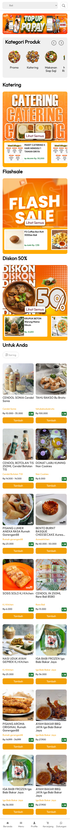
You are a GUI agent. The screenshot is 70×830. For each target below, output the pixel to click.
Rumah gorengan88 (13, 539)
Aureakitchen (42, 539)
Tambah (18, 420)
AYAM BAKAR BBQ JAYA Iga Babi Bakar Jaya (49, 727)
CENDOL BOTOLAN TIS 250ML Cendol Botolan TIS (18, 466)
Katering (32, 67)
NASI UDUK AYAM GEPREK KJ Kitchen (15, 660)
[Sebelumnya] (53, 44)
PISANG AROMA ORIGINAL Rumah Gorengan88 (14, 727)
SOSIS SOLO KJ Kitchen (18, 593)
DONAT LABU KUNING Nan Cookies (51, 464)
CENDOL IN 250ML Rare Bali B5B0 (48, 594)
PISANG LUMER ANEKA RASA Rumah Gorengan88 (16, 531)
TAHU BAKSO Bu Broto (50, 397)
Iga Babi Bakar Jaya (46, 669)
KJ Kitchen (8, 604)
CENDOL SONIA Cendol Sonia (18, 399)
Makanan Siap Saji (51, 69)
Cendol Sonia (9, 408)
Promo (14, 67)
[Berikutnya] (61, 44)
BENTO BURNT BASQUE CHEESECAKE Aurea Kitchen (49, 533)
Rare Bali (40, 604)
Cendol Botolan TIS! (13, 474)
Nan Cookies (42, 474)
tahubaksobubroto (45, 408)
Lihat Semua (35, 136)
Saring (12, 355)
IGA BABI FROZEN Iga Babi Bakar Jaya (50, 660)
